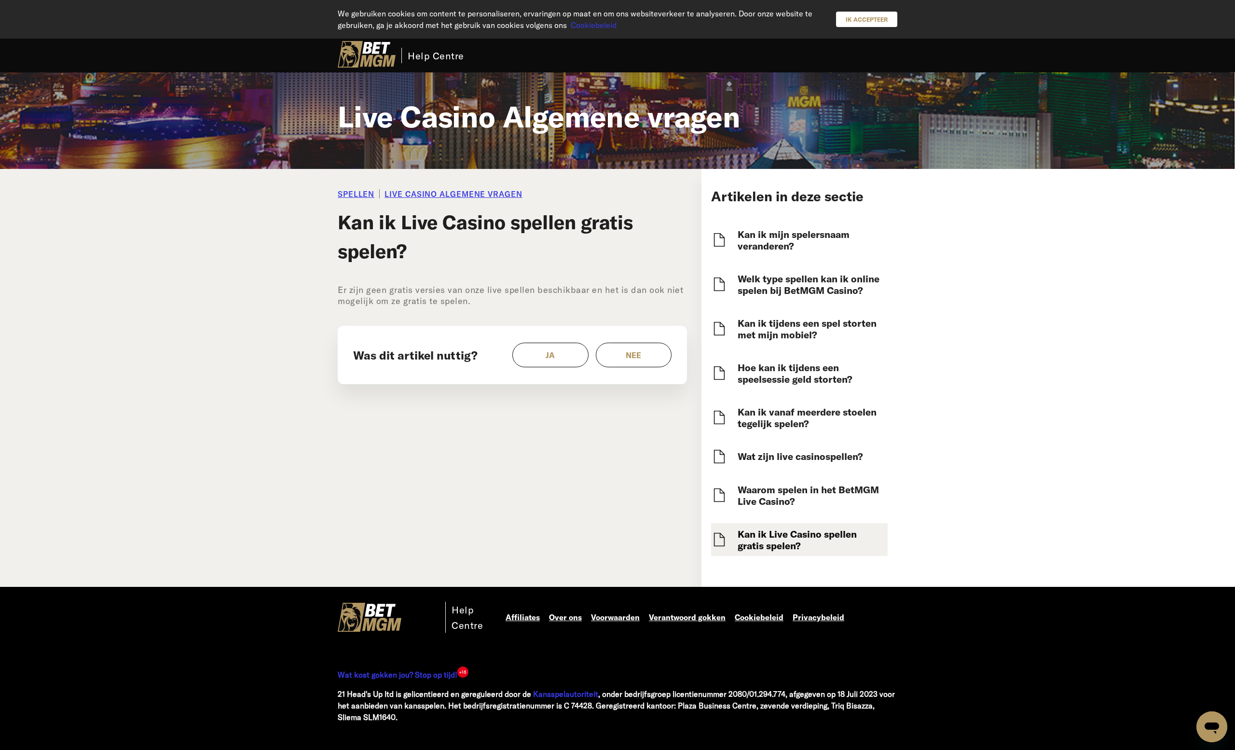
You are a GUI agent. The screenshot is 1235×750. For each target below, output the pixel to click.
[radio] (550, 355)
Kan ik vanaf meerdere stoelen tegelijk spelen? (807, 417)
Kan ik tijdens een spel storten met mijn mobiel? (807, 328)
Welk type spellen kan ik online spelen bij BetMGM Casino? (808, 284)
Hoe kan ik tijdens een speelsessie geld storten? (795, 373)
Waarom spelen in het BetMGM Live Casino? (808, 495)
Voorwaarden (615, 617)
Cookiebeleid (594, 24)
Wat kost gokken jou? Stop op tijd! (397, 674)
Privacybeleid (818, 617)
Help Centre (436, 55)
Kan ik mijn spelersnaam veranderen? (794, 239)
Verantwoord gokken (687, 617)
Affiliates (523, 617)
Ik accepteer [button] (867, 19)
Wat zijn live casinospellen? (800, 456)
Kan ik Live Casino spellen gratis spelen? (797, 539)
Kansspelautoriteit (565, 693)
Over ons (565, 617)
